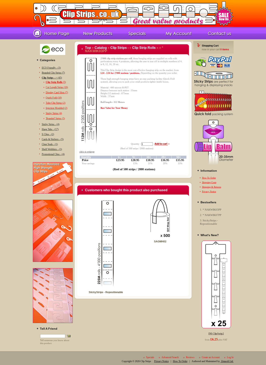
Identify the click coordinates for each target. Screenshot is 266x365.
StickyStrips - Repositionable (106, 292)
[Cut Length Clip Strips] (53, 261)
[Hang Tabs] (53, 322)
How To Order (209, 177)
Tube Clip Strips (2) (55, 102)
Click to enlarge (87, 151)
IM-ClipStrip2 (216, 333)
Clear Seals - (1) (50, 144)
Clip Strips (145, 361)
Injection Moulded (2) (56, 108)
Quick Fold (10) (54, 97)
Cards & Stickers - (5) (53, 139)
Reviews (190, 357)
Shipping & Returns (211, 187)
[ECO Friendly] (53, 56)
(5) (56, 82)
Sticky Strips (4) (54, 113)
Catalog (101, 47)
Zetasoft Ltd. (227, 361)
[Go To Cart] (213, 67)
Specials (150, 357)
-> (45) (52, 77)
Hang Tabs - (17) (50, 129)
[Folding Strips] (213, 116)
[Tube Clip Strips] (213, 164)
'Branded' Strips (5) (55, 118)
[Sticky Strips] (213, 86)
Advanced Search (170, 357)
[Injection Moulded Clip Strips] (53, 192)
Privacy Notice (209, 191)
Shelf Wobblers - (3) (52, 149)
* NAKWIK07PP (212, 215)
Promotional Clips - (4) (53, 154)
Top (88, 47)
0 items (224, 49)
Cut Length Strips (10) (57, 87)
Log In (230, 357)
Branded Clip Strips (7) (53, 72)
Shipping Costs (209, 182)
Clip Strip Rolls (144, 47)
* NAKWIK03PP (212, 209)
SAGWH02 (160, 241)
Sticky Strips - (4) (50, 124)
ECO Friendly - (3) (51, 67)
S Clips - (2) (48, 134)
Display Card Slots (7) (57, 92)
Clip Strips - (119, 47)
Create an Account (211, 357)
